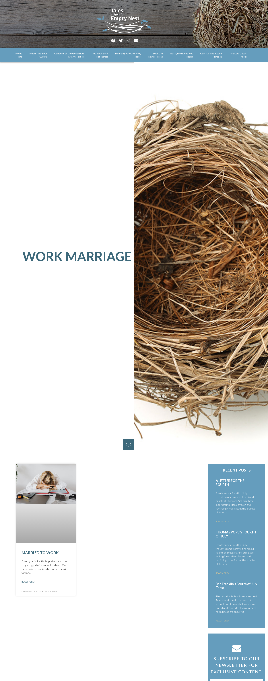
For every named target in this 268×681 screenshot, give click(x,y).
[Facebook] (113, 41)
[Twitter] (121, 41)
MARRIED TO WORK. (40, 552)
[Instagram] (128, 41)
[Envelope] (136, 41)
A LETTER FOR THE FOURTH (230, 483)
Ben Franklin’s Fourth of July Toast (236, 586)
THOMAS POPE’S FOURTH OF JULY (236, 534)
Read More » (28, 581)
